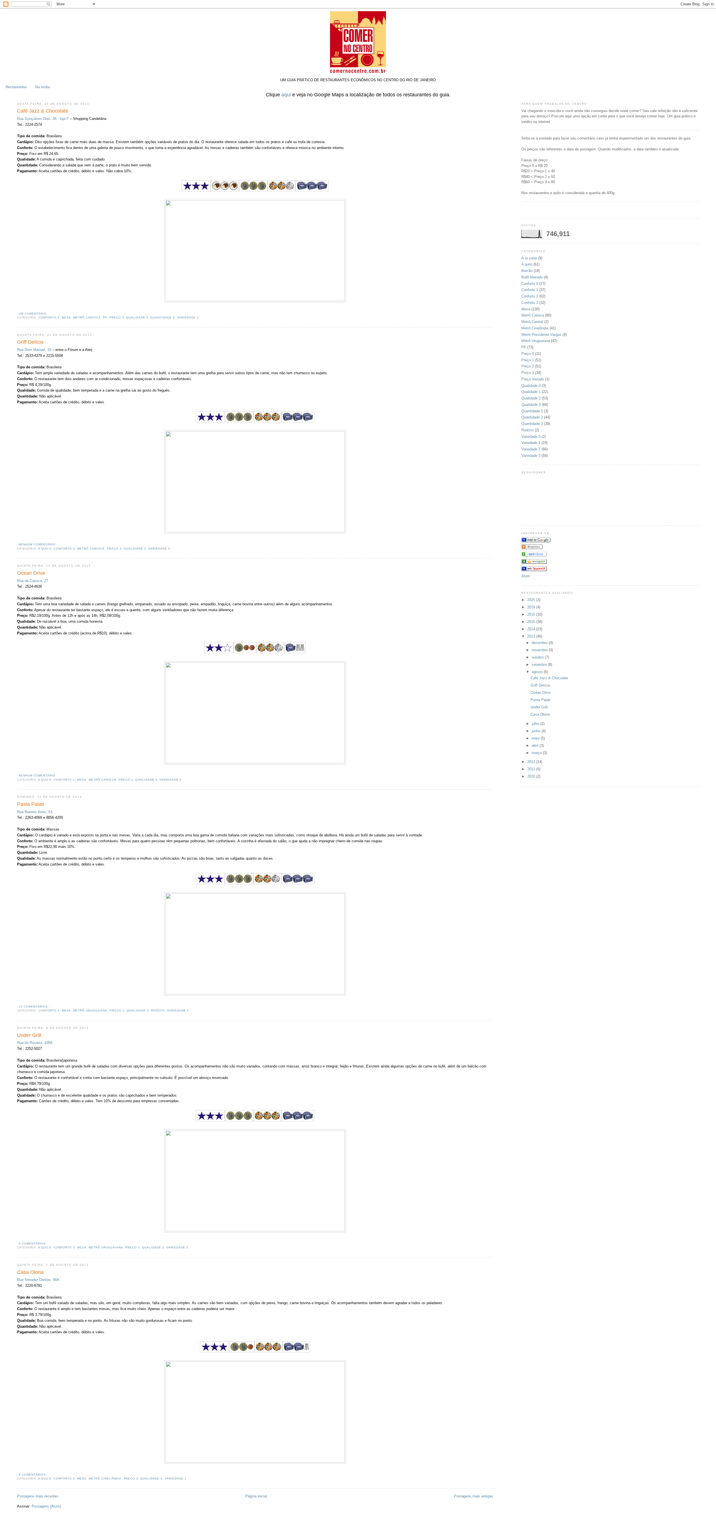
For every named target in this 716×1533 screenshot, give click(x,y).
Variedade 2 (188, 317)
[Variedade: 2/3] (282, 190)
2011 (531, 769)
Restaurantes (16, 87)
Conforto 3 (49, 317)
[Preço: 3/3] (253, 190)
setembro (540, 664)
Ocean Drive (31, 573)
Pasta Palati (30, 804)
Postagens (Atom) (46, 1506)
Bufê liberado (532, 277)
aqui (286, 94)
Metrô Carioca (87, 317)
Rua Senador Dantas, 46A (38, 1280)
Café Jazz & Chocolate (42, 111)
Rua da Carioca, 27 (32, 581)
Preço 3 (116, 317)
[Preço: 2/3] (242, 1351)
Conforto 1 (64, 779)
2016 (531, 614)
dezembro (540, 643)
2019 (531, 607)
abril (536, 745)
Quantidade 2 (532, 417)
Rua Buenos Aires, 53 (34, 812)
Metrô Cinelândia (105, 1478)
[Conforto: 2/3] (296, 1351)
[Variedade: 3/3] (267, 421)
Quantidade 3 (162, 317)
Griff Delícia (30, 342)
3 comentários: (33, 1243)
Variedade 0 (530, 436)
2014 (531, 629)
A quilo (44, 548)
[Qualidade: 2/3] (218, 652)
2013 (531, 636)
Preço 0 (527, 354)
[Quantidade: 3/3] (225, 190)
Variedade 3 (159, 548)
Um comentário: (33, 313)
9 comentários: (33, 1474)
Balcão (527, 271)
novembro (540, 650)
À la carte (529, 258)
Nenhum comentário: (37, 544)
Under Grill (29, 1035)
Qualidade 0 (531, 385)
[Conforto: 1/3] (295, 652)
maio (536, 738)
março (537, 753)
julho (536, 724)
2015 (531, 622)
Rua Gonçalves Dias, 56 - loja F (43, 119)
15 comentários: (34, 1006)
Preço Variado (532, 379)
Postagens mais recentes (37, 1496)
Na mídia (42, 87)
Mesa (66, 317)
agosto (538, 672)
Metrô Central (532, 322)
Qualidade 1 (531, 392)
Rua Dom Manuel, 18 (34, 350)
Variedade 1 (530, 443)
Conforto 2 (64, 1478)
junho (536, 731)
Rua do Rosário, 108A (35, 1043)
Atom (525, 576)
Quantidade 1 (532, 411)
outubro (538, 657)
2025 (531, 600)
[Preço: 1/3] (244, 652)
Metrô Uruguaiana (90, 1010)
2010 (531, 776)
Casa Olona (30, 1272)
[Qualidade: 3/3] (196, 190)
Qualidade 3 (137, 317)
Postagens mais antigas (473, 1496)
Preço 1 (126, 779)
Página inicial (256, 1496)
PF (105, 317)
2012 (531, 762)
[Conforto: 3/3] (312, 190)
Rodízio (158, 1010)
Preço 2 (131, 1478)
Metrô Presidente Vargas (541, 334)
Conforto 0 (529, 284)
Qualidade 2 (146, 779)
